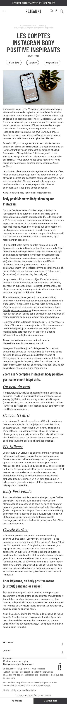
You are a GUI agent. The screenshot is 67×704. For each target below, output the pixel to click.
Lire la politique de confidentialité (19, 690)
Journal (41, 26)
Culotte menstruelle (28, 26)
